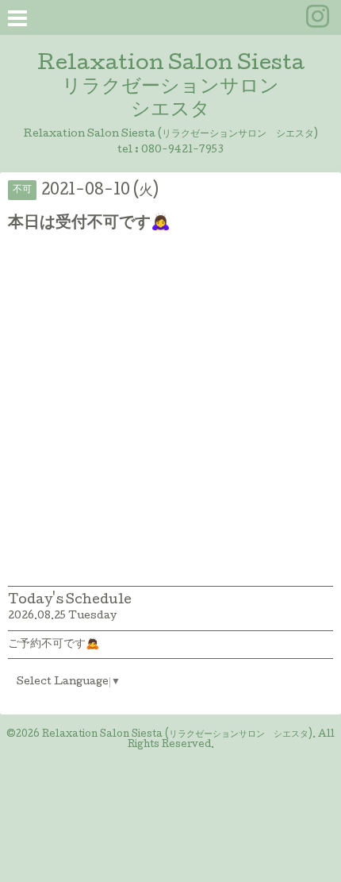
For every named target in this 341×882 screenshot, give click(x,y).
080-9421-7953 (182, 150)
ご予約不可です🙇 (53, 644)
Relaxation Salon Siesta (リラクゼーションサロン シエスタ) (177, 735)
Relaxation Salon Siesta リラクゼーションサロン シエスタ (171, 87)
